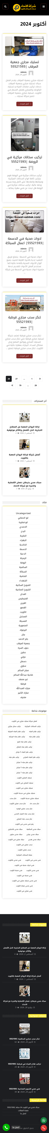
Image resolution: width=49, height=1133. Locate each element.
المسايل (23, 617)
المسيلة (23, 621)
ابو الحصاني (23, 518)
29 (36, 385)
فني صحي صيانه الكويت (24, 885)
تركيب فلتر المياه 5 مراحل (24, 752)
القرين (23, 603)
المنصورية (23, 626)
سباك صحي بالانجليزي (15, 829)
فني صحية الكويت (16, 870)
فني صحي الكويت (32, 870)
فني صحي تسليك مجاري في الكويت (24, 880)
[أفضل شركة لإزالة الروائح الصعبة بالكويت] (24, 444)
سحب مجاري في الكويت (24, 844)
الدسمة (23, 549)
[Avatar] (31, 73)
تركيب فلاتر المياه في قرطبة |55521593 (24, 1064)
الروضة (23, 563)
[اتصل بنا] (6, 1127)
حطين (23, 652)
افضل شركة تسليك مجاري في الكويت (24, 721)
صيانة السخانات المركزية (24, 855)
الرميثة (23, 558)
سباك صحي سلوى (16, 834)
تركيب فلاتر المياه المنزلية (16, 731)
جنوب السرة (23, 648)
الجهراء (23, 540)
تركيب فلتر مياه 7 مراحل (24, 772)
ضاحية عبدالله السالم (23, 675)
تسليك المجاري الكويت (24, 777)
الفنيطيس (23, 599)
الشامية (23, 576)
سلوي (23, 666)
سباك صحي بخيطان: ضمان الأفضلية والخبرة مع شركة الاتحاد (24, 484)
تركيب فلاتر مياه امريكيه (17, 736)
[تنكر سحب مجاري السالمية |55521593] (24, 1028)
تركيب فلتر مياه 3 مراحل (24, 762)
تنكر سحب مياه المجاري (24, 819)
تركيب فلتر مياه (14, 757)
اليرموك (23, 630)
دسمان (23, 661)
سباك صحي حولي (32, 834)
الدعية (23, 554)
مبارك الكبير (23, 693)
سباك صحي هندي (34, 839)
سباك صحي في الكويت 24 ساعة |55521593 (23, 1107)
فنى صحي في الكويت (33, 860)
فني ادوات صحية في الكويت (24, 865)
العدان (23, 594)
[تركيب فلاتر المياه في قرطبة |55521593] (24, 1053)
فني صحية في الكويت (24, 875)
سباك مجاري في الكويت (16, 839)
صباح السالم (23, 670)
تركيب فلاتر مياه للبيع (24, 741)
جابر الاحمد (23, 639)
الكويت (23, 612)
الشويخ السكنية (23, 585)
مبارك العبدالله (23, 688)
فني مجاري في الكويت (24, 891)
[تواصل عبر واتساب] (44, 1120)
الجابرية (23, 536)
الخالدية (23, 545)
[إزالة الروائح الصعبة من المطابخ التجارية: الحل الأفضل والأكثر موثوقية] (24, 417)
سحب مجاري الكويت (24, 849)
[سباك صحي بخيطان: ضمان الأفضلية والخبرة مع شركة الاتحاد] (24, 472)
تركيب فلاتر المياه (35, 731)
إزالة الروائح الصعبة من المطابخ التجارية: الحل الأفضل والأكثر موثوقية (24, 428)
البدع (23, 531)
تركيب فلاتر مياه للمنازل (24, 746)
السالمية (23, 567)
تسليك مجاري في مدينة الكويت (24, 793)
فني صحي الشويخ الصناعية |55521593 (24, 1089)
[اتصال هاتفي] (44, 1128)
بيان (23, 634)
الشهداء (23, 581)
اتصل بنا (23, 1113)
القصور (23, 608)
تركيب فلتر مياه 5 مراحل (24, 767)
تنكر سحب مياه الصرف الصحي (24, 813)
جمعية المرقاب (23, 643)
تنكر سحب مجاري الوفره (24, 808)
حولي (23, 657)
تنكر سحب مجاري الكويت (17, 803)
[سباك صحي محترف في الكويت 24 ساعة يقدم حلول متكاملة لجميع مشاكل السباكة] (24, 7)
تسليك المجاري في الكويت (24, 783)
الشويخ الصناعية (23, 590)
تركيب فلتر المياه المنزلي (31, 757)
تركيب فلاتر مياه (34, 736)
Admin (24, 73)
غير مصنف (23, 679)
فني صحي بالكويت (14, 860)
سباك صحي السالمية (34, 829)
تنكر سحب (13, 798)
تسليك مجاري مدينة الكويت (29, 798)
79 (20, 385)
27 (16, 379)
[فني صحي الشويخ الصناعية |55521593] (24, 1078)
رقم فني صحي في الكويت (24, 824)
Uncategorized (23, 513)
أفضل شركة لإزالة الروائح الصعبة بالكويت (24, 456)
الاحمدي (23, 527)
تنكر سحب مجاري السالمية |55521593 (24, 1039)
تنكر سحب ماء (34, 803)
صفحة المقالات (23, 1110)
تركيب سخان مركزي (14, 726)
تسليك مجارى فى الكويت (24, 788)
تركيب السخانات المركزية (33, 726)
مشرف (23, 697)
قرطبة (23, 684)
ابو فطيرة (23, 522)
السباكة (23, 572)
